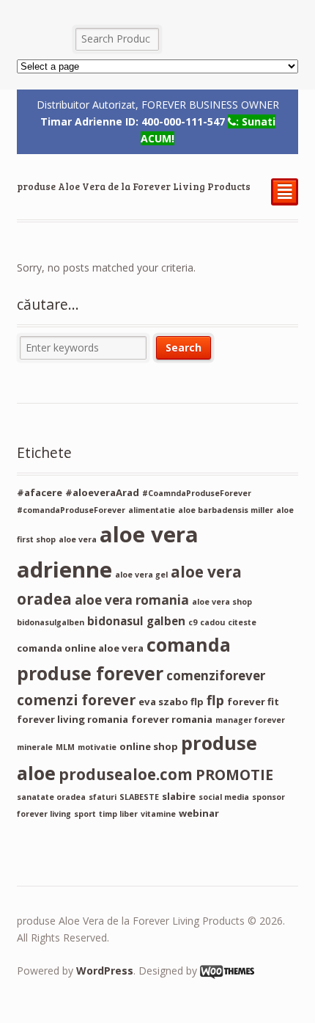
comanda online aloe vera (80, 648)
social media (224, 797)
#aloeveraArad (102, 492)
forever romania (171, 719)
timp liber (118, 814)
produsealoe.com (126, 774)
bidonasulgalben (50, 622)
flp (215, 700)
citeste (242, 622)
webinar (199, 813)
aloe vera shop (222, 602)
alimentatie (151, 510)
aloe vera (78, 539)
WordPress (104, 971)
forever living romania (72, 719)
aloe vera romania (132, 599)
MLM (65, 747)
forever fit (253, 701)
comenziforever (215, 675)
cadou (212, 622)
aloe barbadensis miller (225, 510)
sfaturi (102, 797)
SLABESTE (139, 797)
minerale (35, 747)
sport (85, 814)
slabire (179, 796)
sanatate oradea (51, 797)
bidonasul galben (136, 621)
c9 (192, 622)
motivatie (97, 747)
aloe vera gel (141, 574)
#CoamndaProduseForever (196, 493)
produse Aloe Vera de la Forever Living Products (134, 186)
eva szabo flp (171, 701)
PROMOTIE (234, 774)
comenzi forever (76, 700)
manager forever (250, 720)
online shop (148, 746)
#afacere (39, 492)
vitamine (158, 814)
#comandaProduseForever (71, 510)
